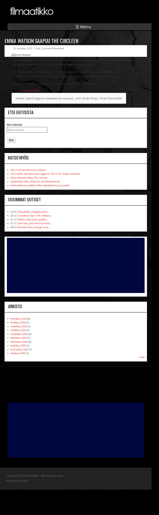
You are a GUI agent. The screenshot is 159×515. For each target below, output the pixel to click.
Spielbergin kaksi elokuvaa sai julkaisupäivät (34, 181)
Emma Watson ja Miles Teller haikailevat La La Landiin (40, 185)
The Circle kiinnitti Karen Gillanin (28, 170)
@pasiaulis (47, 475)
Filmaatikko (33, 475)
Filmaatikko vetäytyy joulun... (33, 212)
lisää (142, 357)
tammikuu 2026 (19, 341)
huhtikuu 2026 (18, 330)
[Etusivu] (32, 18)
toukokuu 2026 (18, 326)
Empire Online (31, 90)
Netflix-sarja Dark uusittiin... (33, 219)
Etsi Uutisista (14, 124)
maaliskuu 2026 (19, 334)
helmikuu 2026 (18, 338)
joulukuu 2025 (18, 345)
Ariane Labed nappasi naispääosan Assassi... (45, 98)
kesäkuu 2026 (18, 322)
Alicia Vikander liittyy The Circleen (29, 177)
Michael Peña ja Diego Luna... (34, 227)
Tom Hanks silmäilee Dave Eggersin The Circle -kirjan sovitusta (45, 173)
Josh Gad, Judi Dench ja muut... (34, 223)
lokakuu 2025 (17, 353)
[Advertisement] (76, 265)
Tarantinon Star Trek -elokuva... (35, 215)
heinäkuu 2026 (18, 318)
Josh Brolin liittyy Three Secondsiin (99, 98)
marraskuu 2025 (19, 349)
